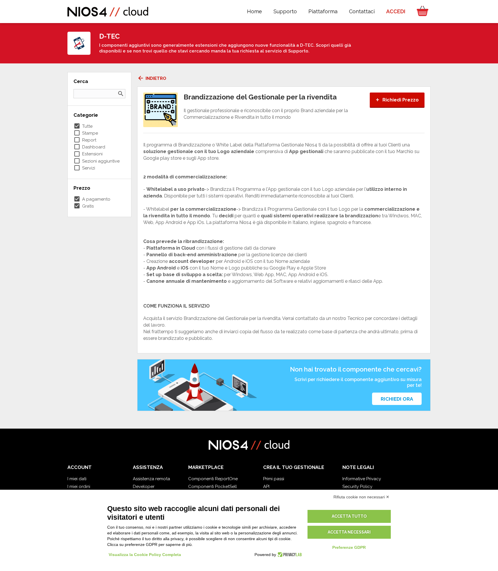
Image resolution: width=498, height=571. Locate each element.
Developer (143, 486)
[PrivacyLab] (289, 554)
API (266, 486)
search (120, 93)
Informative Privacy (361, 478)
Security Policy (357, 486)
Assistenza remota (151, 478)
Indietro (151, 78)
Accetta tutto (349, 516)
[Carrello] (421, 11)
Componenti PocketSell (212, 486)
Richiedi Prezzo (397, 100)
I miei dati (76, 478)
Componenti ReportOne (213, 478)
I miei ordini (78, 486)
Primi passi (273, 478)
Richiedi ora (397, 399)
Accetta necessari (349, 532)
